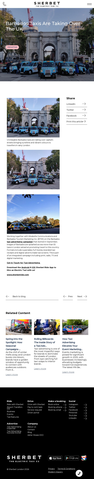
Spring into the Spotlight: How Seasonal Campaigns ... (14, 344)
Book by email (54, 410)
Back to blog (19, 296)
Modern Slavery (55, 472)
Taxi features (13, 417)
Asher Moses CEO (35, 435)
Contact (31, 429)
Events (10, 414)
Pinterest (73, 412)
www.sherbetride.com (18, 275)
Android (25, 267)
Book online (53, 404)
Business (11, 411)
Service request (35, 410)
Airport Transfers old (14, 408)
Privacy (51, 469)
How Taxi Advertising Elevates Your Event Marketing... (72, 344)
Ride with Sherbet (15, 404)
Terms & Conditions (66, 469)
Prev (70, 296)
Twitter (70, 110)
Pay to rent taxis (35, 407)
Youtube (73, 415)
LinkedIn (70, 104)
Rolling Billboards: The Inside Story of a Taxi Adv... (44, 342)
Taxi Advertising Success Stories (14, 432)
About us (32, 427)
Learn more (12, 374)
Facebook (73, 410)
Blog (30, 432)
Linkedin (73, 418)
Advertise (12, 47)
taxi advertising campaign (20, 242)
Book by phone (55, 407)
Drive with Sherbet (36, 404)
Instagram (73, 404)
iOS (33, 267)
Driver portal (33, 412)
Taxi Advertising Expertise (14, 427)
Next (79, 296)
